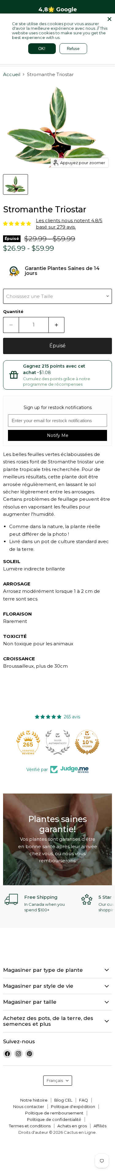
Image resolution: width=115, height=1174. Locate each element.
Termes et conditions (30, 1125)
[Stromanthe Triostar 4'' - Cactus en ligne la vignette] (15, 184)
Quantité (13, 311)
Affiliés (100, 1125)
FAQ (83, 1100)
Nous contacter (28, 1106)
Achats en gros (72, 1125)
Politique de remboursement (54, 1112)
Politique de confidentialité (54, 1119)
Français (55, 1080)
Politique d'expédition (73, 1106)
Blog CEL (63, 1100)
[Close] (109, 19)
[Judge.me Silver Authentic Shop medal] (57, 742)
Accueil (11, 74)
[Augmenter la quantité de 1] (56, 325)
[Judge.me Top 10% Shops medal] (87, 742)
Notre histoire (34, 1100)
